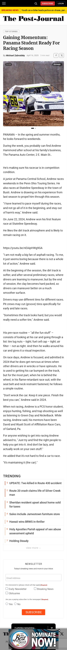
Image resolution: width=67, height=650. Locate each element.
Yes (11, 604)
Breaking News (45, 589)
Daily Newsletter (17, 589)
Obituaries (14, 593)
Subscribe (47, 3)
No (18, 604)
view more (32, 547)
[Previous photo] (7, 93)
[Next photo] (59, 93)
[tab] (32, 128)
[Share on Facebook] (56, 55)
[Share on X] (61, 55)
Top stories (11, 32)
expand (57, 65)
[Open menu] (4, 3)
